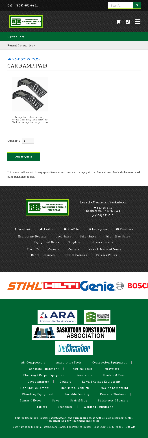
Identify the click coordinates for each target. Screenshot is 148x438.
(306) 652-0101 (105, 215)
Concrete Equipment (44, 368)
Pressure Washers (113, 394)
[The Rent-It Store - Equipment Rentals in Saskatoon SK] (26, 28)
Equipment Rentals (32, 236)
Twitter (49, 229)
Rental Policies (76, 255)
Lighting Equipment (35, 388)
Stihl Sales (88, 236)
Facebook (24, 229)
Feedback (126, 229)
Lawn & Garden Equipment (101, 381)
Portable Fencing (76, 394)
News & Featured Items (104, 249)
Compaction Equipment (109, 362)
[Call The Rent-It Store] (128, 21)
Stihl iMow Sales (117, 236)
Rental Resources (43, 255)
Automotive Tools (69, 362)
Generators (84, 375)
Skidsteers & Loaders (113, 400)
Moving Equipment (114, 388)
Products (17, 37)
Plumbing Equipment (38, 394)
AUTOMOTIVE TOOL (24, 59)
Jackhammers (38, 381)
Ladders (65, 381)
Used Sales (63, 236)
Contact (73, 249)
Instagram (99, 229)
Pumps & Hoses (30, 400)
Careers (53, 249)
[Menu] (138, 21)
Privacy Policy (106, 255)
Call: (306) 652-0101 (22, 5)
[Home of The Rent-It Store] (47, 216)
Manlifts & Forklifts (75, 388)
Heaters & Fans (114, 375)
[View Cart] (118, 22)
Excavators (111, 368)
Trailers (41, 406)
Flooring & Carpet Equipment (44, 375)
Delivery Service (102, 242)
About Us (33, 249)
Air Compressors (33, 362)
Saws (55, 400)
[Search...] (137, 5)
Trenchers (65, 406)
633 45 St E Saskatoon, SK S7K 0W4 (103, 209)
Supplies (74, 242)
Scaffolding (78, 400)
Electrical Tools (81, 368)
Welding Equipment (98, 406)
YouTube (73, 229)
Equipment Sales (46, 242)
